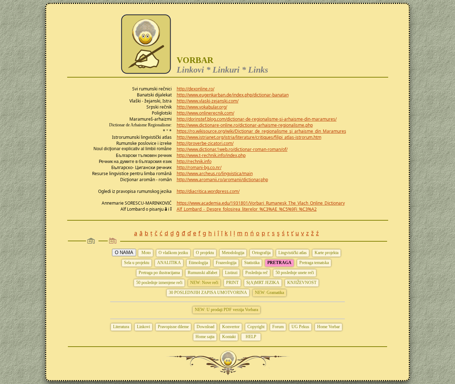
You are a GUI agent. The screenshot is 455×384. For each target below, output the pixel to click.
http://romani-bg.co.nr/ (199, 167)
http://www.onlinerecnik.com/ (205, 113)
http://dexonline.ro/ (195, 89)
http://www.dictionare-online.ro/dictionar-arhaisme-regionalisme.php (245, 125)
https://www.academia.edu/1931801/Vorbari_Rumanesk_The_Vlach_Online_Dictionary (261, 203)
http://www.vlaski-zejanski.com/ (208, 101)
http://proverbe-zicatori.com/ (205, 143)
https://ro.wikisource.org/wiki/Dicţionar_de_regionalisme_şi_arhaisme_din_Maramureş (261, 131)
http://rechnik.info (194, 161)
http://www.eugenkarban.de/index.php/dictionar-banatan (233, 95)
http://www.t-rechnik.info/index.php (211, 155)
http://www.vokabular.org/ (202, 107)
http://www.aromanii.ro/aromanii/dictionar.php (222, 180)
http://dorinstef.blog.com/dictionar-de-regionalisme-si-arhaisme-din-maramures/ (257, 119)
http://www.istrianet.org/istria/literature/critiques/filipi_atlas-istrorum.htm (249, 137)
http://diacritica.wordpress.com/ (208, 191)
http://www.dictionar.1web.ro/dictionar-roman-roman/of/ (232, 149)
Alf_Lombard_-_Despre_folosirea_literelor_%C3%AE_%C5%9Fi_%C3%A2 (247, 209)
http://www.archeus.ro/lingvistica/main (215, 173)
